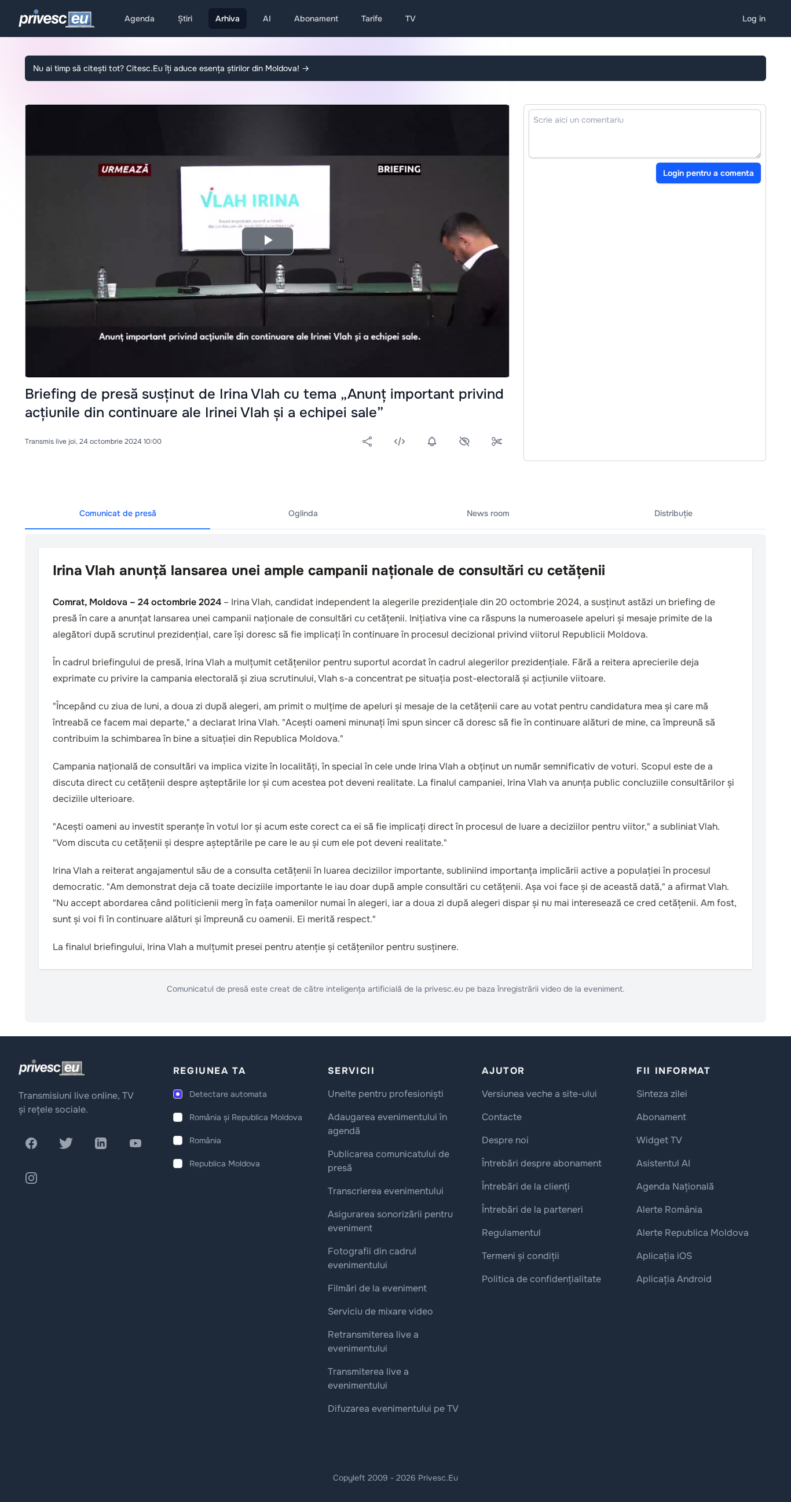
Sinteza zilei (661, 1094)
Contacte (502, 1117)
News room (488, 513)
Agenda (139, 18)
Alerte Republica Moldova (692, 1233)
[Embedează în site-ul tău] (399, 441)
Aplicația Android (674, 1279)
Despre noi (505, 1140)
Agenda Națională (675, 1186)
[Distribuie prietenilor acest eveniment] (367, 441)
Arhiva (227, 18)
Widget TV (659, 1140)
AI (267, 18)
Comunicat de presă (117, 513)
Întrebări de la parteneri (532, 1209)
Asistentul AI (663, 1163)
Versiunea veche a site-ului (539, 1094)
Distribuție (673, 513)
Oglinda (303, 513)
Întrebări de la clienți (526, 1186)
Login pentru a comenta (708, 173)
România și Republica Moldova (245, 1117)
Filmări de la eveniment (377, 1288)
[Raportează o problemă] (464, 441)
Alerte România (669, 1209)
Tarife (371, 18)
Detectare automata (228, 1094)
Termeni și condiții (520, 1256)
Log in (754, 18)
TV (410, 18)
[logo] (52, 1067)
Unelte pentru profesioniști (386, 1094)
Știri (185, 18)
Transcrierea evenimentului (386, 1191)
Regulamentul (511, 1233)
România (205, 1140)
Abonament (316, 18)
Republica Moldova (224, 1163)
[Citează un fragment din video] (497, 441)
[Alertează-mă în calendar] (432, 441)
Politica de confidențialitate (541, 1279)
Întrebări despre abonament (542, 1163)
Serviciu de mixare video (380, 1311)
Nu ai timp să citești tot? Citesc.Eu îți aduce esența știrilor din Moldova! (171, 68)
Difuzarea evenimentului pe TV (393, 1408)
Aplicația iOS (664, 1256)
